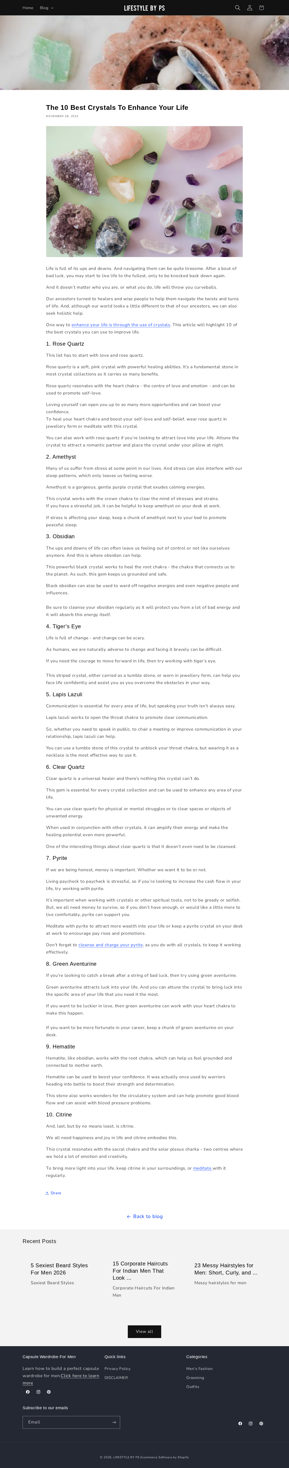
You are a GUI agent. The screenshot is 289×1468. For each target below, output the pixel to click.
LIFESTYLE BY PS (126, 1457)
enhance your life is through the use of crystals (121, 325)
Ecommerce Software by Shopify (164, 1457)
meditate (203, 1168)
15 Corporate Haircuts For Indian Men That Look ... (140, 1270)
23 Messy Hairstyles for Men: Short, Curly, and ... (226, 1268)
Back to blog (148, 1216)
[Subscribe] (114, 1422)
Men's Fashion (199, 1368)
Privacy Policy (118, 1368)
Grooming (195, 1377)
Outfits (192, 1386)
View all (144, 1331)
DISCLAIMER (116, 1377)
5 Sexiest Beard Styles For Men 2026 (59, 1268)
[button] (46, 7)
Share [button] (56, 1193)
